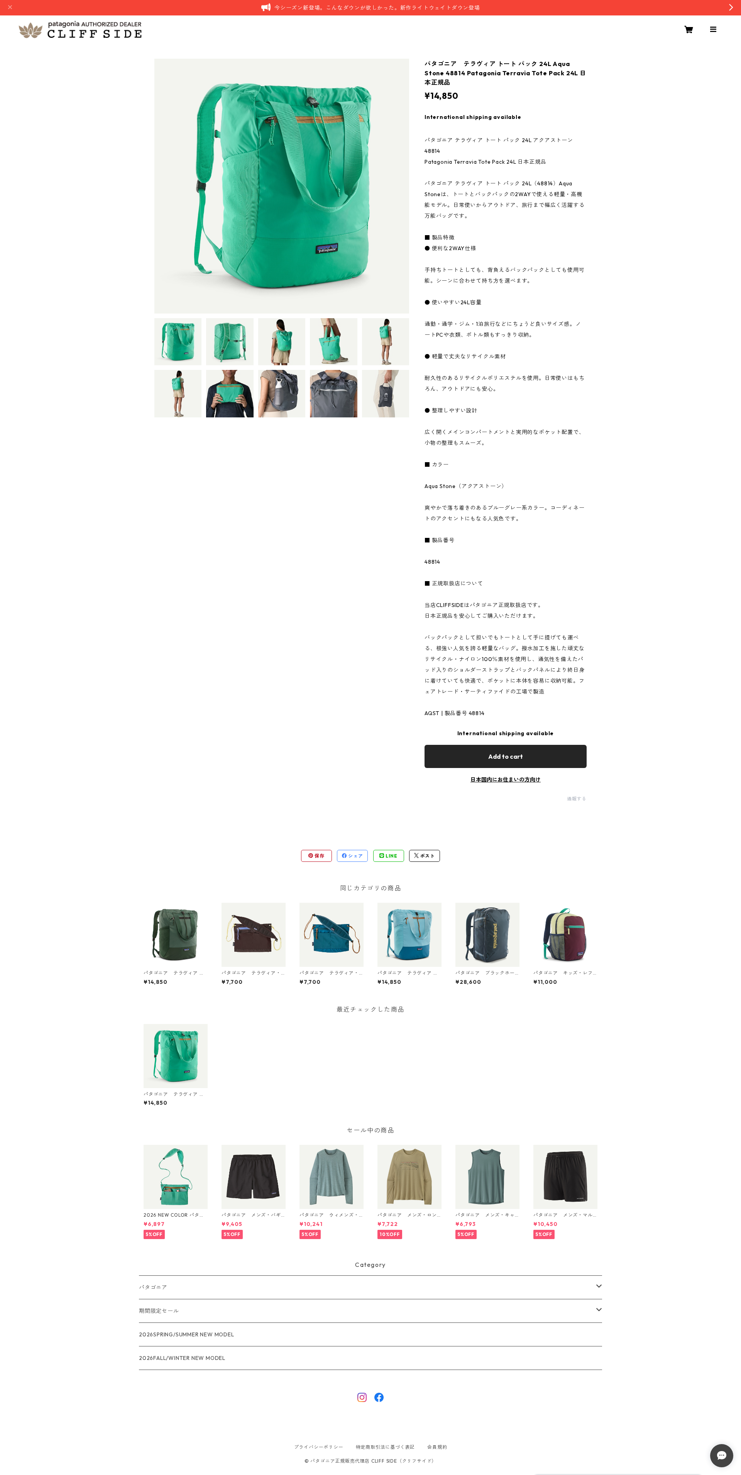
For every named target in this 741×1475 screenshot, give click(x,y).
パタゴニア (153, 1287)
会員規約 (437, 1447)
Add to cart (505, 756)
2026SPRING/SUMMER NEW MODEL (186, 1334)
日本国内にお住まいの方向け (505, 779)
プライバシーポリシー (318, 1447)
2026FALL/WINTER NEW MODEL (182, 1358)
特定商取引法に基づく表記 (385, 1447)
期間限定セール (159, 1310)
